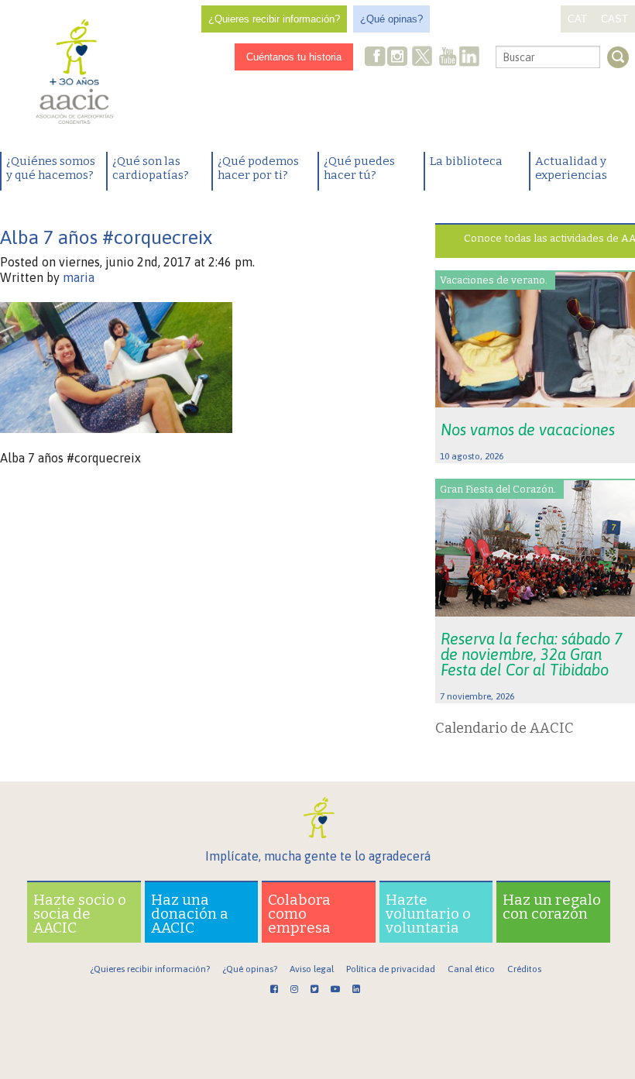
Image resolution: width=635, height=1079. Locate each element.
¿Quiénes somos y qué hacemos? (50, 168)
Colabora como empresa (299, 913)
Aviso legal (312, 969)
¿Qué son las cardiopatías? (150, 168)
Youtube (447, 57)
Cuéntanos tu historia (294, 57)
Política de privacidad (390, 969)
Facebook (375, 57)
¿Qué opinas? (391, 19)
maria (78, 277)
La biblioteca (466, 161)
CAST (614, 19)
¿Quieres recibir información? (274, 19)
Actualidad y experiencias (571, 168)
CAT (577, 19)
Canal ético (471, 969)
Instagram (398, 57)
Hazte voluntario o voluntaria (428, 913)
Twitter (422, 58)
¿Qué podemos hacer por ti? (258, 168)
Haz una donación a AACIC (189, 913)
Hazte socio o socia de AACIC (79, 913)
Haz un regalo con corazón (552, 907)
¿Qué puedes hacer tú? (359, 168)
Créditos (524, 969)
